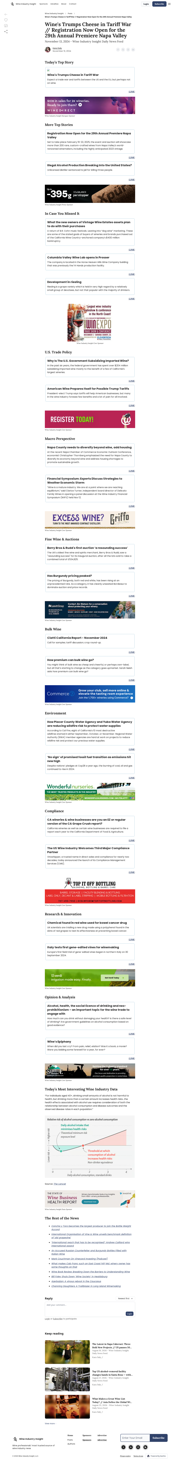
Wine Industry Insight (54, 13)
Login (146, 4)
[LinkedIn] (131, 1447)
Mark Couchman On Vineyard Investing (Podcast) (79, 1258)
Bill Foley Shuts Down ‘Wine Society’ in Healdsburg (79, 1276)
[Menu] (169, 3)
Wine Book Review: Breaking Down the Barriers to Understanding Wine (90, 1271)
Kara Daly (57, 48)
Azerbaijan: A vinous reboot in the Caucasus (76, 1281)
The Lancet (60, 1184)
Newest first (123, 1298)
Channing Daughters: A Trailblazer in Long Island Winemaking (86, 1286)
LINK (131, 91)
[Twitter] (123, 1447)
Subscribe (159, 4)
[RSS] (145, 1447)
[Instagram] (138, 1447)
